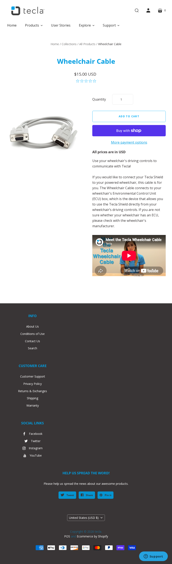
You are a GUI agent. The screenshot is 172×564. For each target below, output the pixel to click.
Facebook (35, 434)
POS (67, 536)
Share (89, 495)
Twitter (35, 441)
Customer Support (32, 376)
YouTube (36, 455)
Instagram (36, 448)
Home (55, 44)
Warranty (32, 405)
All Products (87, 44)
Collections (69, 44)
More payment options (129, 142)
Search (32, 348)
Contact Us (32, 341)
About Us (32, 326)
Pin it (107, 495)
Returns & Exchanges (32, 391)
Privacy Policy (32, 384)
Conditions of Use (32, 334)
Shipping (32, 398)
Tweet (70, 495)
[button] (34, 25)
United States (84, 518)
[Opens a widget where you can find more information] (153, 556)
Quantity (99, 99)
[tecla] (27, 10)
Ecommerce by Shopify (92, 536)
